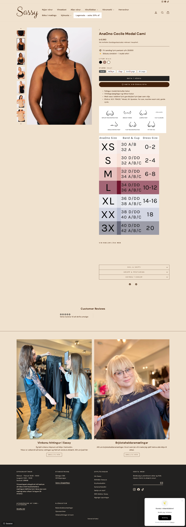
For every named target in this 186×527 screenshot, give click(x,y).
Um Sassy (97, 476)
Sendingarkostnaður (116, 42)
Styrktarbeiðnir (99, 483)
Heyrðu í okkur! (134, 277)
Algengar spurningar (101, 497)
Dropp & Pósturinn (134, 272)
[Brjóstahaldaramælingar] (131, 389)
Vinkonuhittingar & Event (64, 515)
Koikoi (96, 519)
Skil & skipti (134, 267)
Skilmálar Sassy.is (100, 480)
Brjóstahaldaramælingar (64, 508)
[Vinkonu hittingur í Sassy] (54, 389)
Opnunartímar (60, 511)
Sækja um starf (99, 490)
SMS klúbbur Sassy (101, 494)
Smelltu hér (54, 455)
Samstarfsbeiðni (100, 487)
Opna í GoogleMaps (62, 483)
